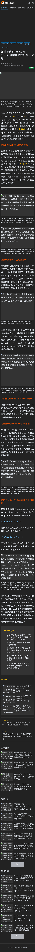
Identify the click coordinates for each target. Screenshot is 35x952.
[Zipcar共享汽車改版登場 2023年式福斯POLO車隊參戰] (9, 689)
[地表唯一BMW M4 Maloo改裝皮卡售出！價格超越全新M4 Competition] (7, 787)
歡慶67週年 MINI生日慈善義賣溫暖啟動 (18, 643)
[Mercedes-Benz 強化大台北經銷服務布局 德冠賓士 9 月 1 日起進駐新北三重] (7, 879)
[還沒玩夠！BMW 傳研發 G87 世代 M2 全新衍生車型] (7, 777)
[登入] (29, 3)
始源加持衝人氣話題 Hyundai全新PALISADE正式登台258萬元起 (19, 657)
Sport (13, 44)
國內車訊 (4, 8)
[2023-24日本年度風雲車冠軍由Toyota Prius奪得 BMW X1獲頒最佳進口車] (9, 699)
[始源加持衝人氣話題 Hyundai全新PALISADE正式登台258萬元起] (7, 918)
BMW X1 (5, 44)
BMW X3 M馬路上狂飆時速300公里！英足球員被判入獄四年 (23, 764)
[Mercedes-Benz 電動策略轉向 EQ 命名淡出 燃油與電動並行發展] (7, 837)
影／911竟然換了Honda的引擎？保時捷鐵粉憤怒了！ (24, 816)
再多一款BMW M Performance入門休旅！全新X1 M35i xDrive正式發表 (24, 708)
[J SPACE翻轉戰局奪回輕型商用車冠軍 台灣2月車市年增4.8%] (7, 846)
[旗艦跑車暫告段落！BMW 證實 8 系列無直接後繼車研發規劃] (7, 755)
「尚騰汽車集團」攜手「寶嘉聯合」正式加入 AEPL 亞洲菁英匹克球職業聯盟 (24, 927)
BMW (20, 44)
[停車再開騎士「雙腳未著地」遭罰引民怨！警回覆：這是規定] (7, 856)
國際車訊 (21, 8)
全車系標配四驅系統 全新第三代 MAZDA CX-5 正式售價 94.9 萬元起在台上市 (24, 898)
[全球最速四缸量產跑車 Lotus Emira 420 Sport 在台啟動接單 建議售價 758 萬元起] (7, 888)
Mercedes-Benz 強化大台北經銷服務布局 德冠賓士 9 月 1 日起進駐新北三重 (24, 878)
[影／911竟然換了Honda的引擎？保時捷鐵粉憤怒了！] (7, 817)
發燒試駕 (13, 8)
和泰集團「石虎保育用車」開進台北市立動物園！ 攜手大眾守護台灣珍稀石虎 (19, 650)
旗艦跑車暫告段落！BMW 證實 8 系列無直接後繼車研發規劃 (23, 754)
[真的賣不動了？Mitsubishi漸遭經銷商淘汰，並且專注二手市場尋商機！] (7, 807)
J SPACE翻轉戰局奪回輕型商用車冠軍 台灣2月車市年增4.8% (23, 846)
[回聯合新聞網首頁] (2, 2)
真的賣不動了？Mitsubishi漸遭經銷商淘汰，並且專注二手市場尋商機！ (24, 806)
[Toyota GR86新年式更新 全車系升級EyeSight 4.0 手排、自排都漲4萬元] (7, 908)
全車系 (27, 44)
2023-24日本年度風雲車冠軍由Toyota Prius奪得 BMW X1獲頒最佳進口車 (23, 698)
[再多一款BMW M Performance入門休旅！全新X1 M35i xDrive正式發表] (9, 709)
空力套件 (5, 47)
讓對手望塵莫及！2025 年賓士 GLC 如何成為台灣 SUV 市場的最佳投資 (24, 826)
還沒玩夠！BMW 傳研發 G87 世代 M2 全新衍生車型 (24, 776)
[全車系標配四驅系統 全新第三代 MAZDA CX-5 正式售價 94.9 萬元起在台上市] (7, 898)
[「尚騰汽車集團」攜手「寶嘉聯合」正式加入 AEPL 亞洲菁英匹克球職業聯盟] (7, 928)
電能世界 (30, 8)
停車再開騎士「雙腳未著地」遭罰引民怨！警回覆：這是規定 (24, 856)
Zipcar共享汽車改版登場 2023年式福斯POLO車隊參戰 (24, 688)
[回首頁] (9, 2)
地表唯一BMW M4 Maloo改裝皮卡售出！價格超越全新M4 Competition (23, 786)
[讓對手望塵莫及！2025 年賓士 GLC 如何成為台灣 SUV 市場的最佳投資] (7, 827)
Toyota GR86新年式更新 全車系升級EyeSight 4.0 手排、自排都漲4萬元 (19, 665)
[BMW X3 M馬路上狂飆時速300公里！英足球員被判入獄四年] (7, 765)
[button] (32, 2)
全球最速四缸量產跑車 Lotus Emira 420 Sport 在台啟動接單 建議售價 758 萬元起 (19, 637)
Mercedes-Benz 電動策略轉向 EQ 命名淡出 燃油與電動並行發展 (23, 836)
